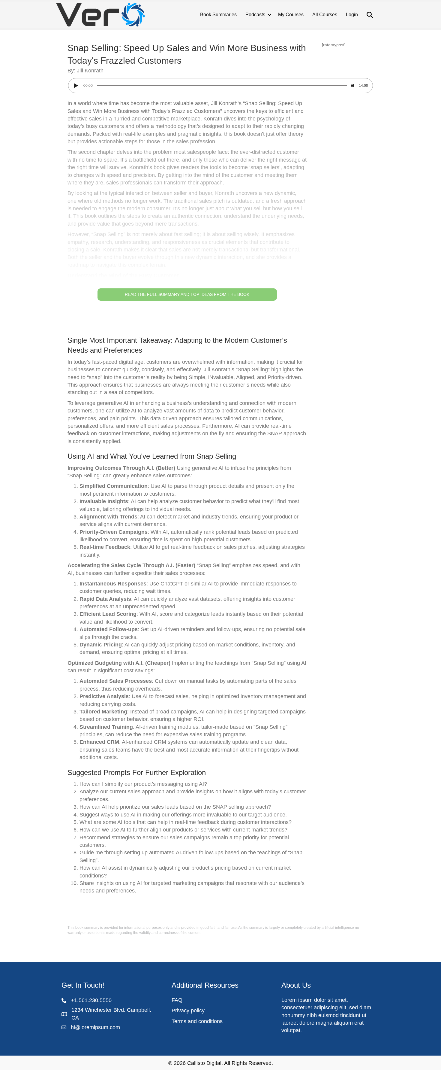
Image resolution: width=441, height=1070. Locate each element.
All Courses (324, 14)
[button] (187, 200)
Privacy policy (188, 1011)
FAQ (177, 1000)
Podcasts (255, 14)
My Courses (291, 14)
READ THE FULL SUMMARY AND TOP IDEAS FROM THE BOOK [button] (187, 294)
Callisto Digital (204, 1063)
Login (352, 14)
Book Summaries (218, 14)
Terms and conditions (197, 1021)
